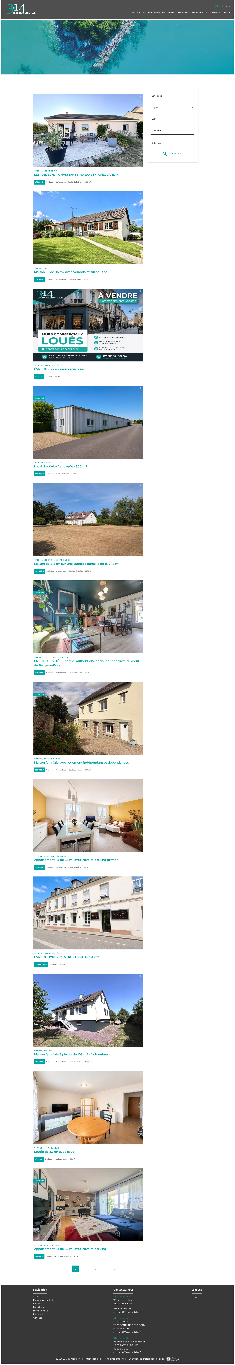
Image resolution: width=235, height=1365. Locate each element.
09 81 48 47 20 (121, 1328)
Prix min (157, 126)
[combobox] (172, 96)
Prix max (157, 139)
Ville (155, 114)
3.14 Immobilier (121, 1296)
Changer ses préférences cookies (146, 1359)
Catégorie (158, 91)
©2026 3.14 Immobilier (67, 1359)
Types (155, 103)
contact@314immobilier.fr (127, 1312)
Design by (175, 1359)
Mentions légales (91, 1359)
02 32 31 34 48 (120, 1348)
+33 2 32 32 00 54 (122, 1308)
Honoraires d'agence (114, 1359)
